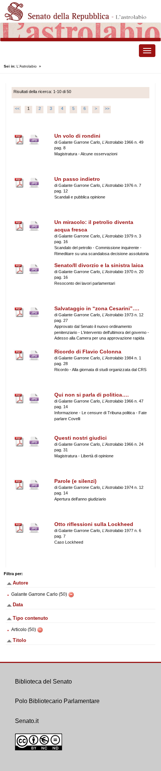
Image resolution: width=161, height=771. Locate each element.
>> (107, 108)
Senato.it (27, 721)
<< (17, 108)
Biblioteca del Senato (43, 681)
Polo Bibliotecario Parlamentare (57, 701)
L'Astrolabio (26, 66)
